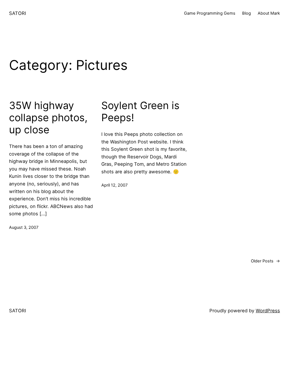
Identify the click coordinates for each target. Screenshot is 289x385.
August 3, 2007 (23, 227)
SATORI (17, 13)
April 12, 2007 (114, 185)
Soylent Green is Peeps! (140, 111)
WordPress (268, 310)
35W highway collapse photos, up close (48, 117)
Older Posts (265, 261)
